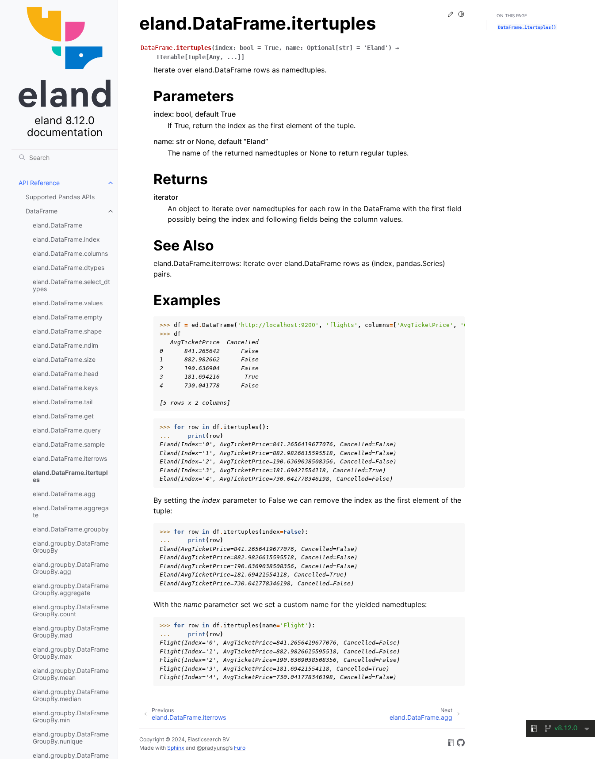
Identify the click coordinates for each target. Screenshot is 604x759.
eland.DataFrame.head (66, 373)
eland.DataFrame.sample (69, 444)
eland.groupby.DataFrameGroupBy (71, 546)
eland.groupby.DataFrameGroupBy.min (71, 716)
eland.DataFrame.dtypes (68, 267)
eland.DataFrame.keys (65, 387)
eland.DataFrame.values (68, 303)
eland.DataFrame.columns (70, 253)
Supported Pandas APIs (60, 197)
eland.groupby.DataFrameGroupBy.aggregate (71, 589)
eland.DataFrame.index (66, 239)
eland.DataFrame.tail (62, 402)
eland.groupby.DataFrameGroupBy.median (71, 695)
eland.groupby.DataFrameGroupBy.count (71, 610)
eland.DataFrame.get (63, 416)
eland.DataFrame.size (64, 359)
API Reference (39, 182)
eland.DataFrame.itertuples (70, 476)
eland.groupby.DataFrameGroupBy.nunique (71, 737)
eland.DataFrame (57, 225)
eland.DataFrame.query (67, 430)
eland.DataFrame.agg (64, 493)
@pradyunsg (213, 747)
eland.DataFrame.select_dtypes (71, 285)
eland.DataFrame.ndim (65, 345)
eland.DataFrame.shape (67, 331)
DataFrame (41, 211)
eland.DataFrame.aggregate (71, 511)
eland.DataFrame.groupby (71, 529)
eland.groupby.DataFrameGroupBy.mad (71, 631)
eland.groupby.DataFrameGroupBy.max (71, 652)
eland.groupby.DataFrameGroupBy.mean (71, 674)
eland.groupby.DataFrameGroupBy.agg (71, 568)
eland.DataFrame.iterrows (70, 458)
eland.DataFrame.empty (68, 317)
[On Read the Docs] (451, 744)
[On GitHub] (461, 744)
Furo (239, 747)
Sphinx (175, 747)
